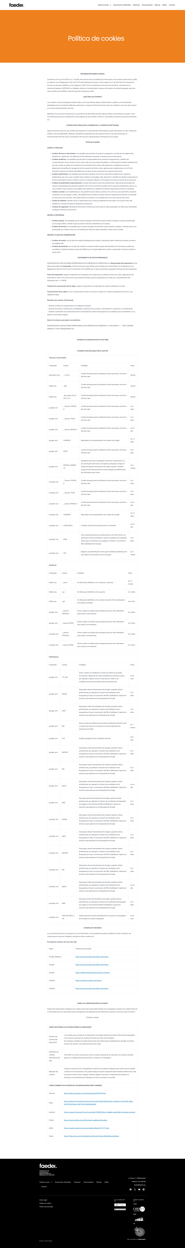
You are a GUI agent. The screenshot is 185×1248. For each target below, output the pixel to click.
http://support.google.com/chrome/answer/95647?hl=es (85, 1093)
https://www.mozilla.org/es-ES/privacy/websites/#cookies (85, 1120)
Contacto (172, 5)
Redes (164, 5)
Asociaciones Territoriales (122, 5)
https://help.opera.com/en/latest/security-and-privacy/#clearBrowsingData (91, 1136)
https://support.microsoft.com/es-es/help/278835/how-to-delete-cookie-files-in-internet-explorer (99, 1112)
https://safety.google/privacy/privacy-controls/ (93, 973)
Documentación (147, 5)
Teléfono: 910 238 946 (138, 1181)
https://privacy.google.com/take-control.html (92, 957)
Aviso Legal (43, 1200)
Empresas (136, 5)
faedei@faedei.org (139, 1185)
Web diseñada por (136, 1239)
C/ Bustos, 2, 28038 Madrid (136, 1178)
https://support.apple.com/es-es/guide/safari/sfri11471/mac (86, 1128)
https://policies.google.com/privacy (89, 980)
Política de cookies (45, 1203)
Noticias (157, 5)
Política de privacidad (46, 1206)
